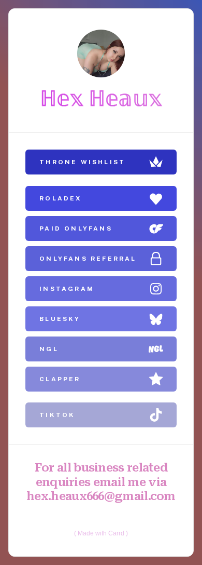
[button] (101, 162)
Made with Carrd (101, 533)
